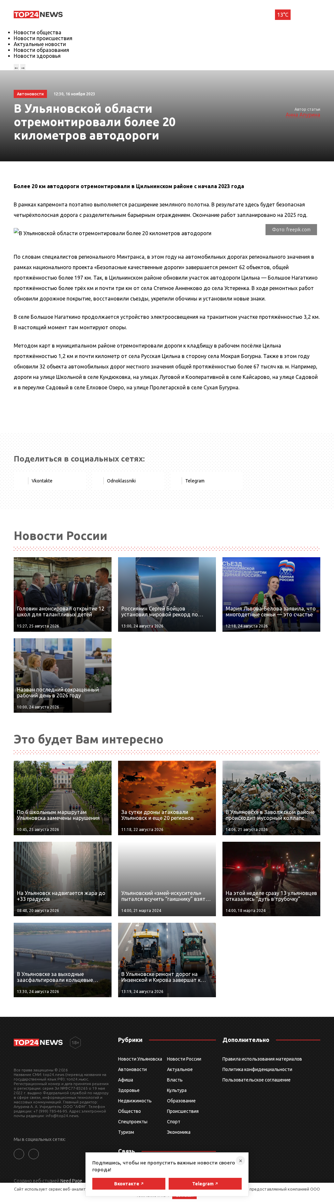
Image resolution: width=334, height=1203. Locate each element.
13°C (282, 15)
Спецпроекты (132, 1121)
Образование (181, 1100)
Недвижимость (135, 1100)
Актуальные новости (40, 44)
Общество (129, 1111)
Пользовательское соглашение (256, 1079)
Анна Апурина (303, 115)
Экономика (178, 1132)
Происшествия (183, 1111)
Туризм (126, 1132)
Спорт (173, 1121)
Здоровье (129, 1090)
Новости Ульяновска (140, 1059)
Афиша (125, 1079)
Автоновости (132, 1069)
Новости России (184, 1059)
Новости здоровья (37, 56)
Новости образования (41, 50)
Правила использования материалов (262, 1059)
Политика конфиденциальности (257, 1069)
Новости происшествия (43, 38)
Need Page (71, 1180)
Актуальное (180, 1069)
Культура (177, 1090)
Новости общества (37, 32)
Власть (175, 1079)
